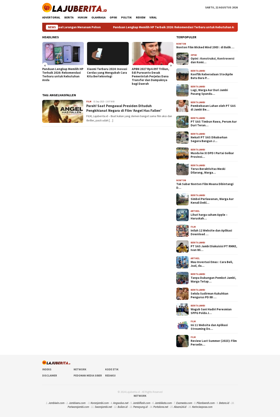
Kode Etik (111, 369)
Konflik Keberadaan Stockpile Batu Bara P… (212, 76)
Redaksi (110, 375)
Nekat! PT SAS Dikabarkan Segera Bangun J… (209, 139)
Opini (194, 55)
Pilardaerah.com (206, 403)
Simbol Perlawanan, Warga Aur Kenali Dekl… (212, 201)
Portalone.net (160, 407)
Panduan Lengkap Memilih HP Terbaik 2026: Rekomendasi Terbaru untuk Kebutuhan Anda (164, 27)
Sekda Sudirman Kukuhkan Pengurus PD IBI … (209, 295)
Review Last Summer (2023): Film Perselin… (214, 342)
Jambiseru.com (77, 403)
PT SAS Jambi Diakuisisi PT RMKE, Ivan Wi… (214, 248)
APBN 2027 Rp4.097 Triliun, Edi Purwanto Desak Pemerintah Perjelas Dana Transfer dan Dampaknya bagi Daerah (150, 76)
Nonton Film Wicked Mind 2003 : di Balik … (205, 47)
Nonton (181, 43)
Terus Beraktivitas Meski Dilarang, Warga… (208, 170)
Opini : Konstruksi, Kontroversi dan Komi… (212, 60)
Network (80, 369)
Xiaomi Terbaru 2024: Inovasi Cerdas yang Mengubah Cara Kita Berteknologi (107, 72)
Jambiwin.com (56, 403)
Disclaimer (49, 375)
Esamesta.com (184, 403)
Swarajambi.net (103, 407)
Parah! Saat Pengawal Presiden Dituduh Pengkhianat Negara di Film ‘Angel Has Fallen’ (124, 108)
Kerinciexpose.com (202, 407)
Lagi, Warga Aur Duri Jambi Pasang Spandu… (209, 92)
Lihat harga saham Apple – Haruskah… (209, 216)
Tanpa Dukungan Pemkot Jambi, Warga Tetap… (213, 279)
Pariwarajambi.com (78, 407)
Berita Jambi (198, 70)
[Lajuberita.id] (74, 7)
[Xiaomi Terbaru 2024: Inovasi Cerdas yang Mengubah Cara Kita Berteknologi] (108, 53)
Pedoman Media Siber (88, 375)
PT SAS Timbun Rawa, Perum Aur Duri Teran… (214, 123)
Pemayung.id (140, 407)
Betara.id (224, 403)
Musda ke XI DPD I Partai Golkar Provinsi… (212, 155)
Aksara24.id (180, 407)
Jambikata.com (163, 403)
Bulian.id (122, 407)
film (88, 101)
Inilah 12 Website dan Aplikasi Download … (211, 232)
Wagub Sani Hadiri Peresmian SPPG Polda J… (211, 311)
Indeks (46, 369)
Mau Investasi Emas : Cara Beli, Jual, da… (212, 264)
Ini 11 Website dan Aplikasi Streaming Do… (209, 327)
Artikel (195, 211)
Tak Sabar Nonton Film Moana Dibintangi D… (204, 186)
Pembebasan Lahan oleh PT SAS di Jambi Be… (213, 107)
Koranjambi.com (100, 403)
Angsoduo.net (120, 403)
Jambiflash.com (141, 403)
